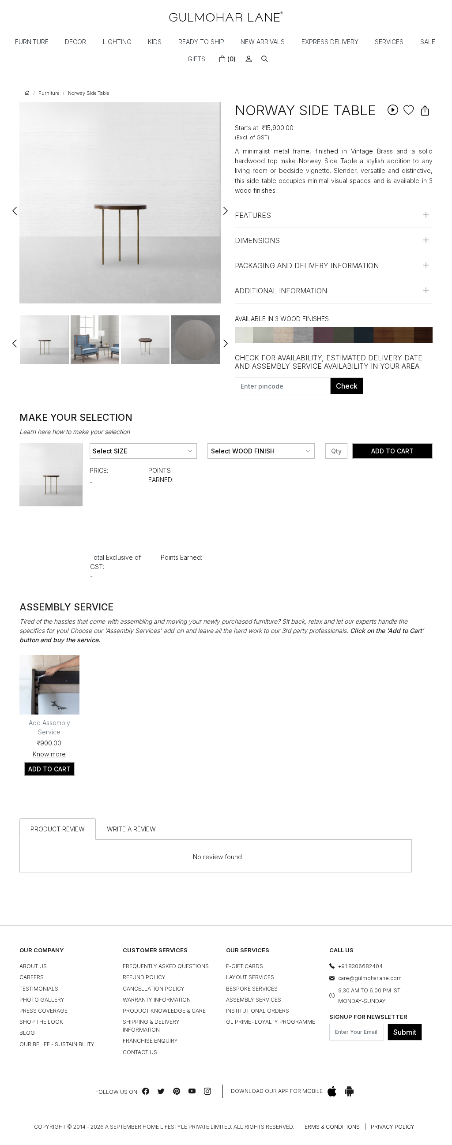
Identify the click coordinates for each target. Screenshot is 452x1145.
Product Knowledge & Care (164, 1010)
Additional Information (281, 290)
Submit (404, 1032)
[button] (264, 59)
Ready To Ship (201, 41)
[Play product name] (392, 109)
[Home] (226, 16)
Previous (15, 206)
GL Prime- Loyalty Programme (270, 1021)
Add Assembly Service (49, 727)
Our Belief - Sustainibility (56, 1044)
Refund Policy (144, 977)
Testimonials (38, 988)
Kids (155, 41)
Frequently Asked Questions (166, 966)
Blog (27, 1032)
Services (389, 41)
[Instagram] (207, 1091)
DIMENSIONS (257, 240)
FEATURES (253, 215)
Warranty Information (157, 999)
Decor (75, 41)
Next (225, 206)
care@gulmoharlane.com (370, 978)
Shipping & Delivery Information (151, 1025)
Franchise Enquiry (150, 1040)
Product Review (57, 829)
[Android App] (349, 1091)
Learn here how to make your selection (74, 431)
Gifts (196, 59)
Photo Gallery (41, 999)
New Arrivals (263, 41)
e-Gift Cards (244, 966)
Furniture (32, 41)
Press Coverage (43, 1010)
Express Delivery (329, 41)
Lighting (117, 41)
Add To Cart (392, 451)
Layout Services (250, 977)
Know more (49, 754)
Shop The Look (41, 1021)
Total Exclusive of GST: (115, 562)
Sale (427, 41)
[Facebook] (146, 1091)
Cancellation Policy (154, 988)
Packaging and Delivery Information (307, 265)
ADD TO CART (49, 769)
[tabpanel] (44, 339)
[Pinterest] (177, 1091)
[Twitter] (161, 1091)
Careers (31, 977)
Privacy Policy (392, 1126)
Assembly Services (253, 999)
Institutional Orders (257, 1010)
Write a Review (131, 829)
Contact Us (140, 1052)
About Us (33, 966)
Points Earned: (160, 475)
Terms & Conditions (330, 1126)
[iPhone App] (332, 1091)
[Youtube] (192, 1091)
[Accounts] (248, 59)
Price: (99, 470)
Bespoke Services (252, 988)
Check (347, 386)
